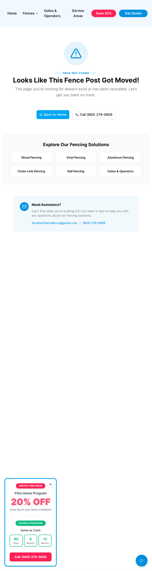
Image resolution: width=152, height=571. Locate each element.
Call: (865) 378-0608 (31, 557)
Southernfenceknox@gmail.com (54, 223)
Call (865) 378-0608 (96, 114)
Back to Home (55, 114)
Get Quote (133, 13)
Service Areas (78, 13)
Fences (28, 13)
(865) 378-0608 (94, 223)
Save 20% (104, 13)
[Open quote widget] (142, 561)
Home (12, 13)
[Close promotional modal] (50, 484)
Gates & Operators (52, 13)
